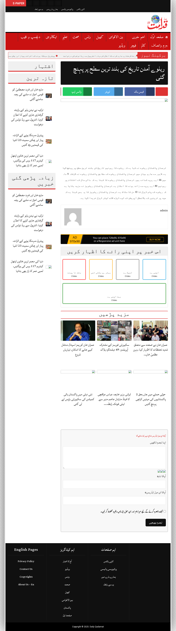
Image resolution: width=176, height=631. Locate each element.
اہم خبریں (138, 37)
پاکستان (67, 607)
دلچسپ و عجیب (30, 37)
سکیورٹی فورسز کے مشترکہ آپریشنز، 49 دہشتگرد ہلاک (114, 347)
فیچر (133, 45)
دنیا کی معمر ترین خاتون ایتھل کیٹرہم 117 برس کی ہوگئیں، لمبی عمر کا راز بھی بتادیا (27, 160)
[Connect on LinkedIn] (58, 3)
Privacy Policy (26, 561)
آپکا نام (161, 476)
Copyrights (26, 576)
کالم (143, 45)
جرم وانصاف (159, 45)
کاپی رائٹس (81, 9)
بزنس (87, 37)
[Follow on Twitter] (44, 3)
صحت (76, 37)
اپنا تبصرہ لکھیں (158, 442)
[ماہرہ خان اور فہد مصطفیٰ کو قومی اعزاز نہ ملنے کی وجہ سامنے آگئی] (49, 95)
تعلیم (64, 37)
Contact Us (26, 569)
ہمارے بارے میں (52, 9)
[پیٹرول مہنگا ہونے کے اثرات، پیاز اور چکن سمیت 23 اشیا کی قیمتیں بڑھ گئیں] (49, 141)
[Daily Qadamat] (157, 22)
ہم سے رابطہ (39, 9)
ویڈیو (122, 45)
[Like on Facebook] (36, 3)
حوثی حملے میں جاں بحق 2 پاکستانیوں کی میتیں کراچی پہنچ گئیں (151, 399)
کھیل (99, 37)
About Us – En (26, 584)
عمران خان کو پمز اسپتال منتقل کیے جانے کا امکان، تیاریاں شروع (78, 349)
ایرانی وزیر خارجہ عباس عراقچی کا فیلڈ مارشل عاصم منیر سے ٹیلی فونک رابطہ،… (114, 399)
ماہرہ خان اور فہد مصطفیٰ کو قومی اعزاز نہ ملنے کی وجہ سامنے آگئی (27, 94)
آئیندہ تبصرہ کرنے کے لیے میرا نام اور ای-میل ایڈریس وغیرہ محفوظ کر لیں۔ (132, 512)
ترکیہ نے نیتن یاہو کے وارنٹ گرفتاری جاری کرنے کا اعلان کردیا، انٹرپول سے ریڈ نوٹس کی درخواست (27, 117)
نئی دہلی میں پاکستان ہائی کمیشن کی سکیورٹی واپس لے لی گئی (78, 399)
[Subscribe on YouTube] (51, 3)
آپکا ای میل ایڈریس (155, 492)
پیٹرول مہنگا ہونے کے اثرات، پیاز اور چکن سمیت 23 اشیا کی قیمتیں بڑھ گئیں (28, 140)
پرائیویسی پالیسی (67, 9)
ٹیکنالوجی (51, 37)
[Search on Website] (29, 3)
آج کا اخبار (67, 561)
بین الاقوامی (116, 37)
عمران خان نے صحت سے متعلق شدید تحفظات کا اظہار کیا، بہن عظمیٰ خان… (150, 349)
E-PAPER (18, 3)
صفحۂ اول (67, 615)
